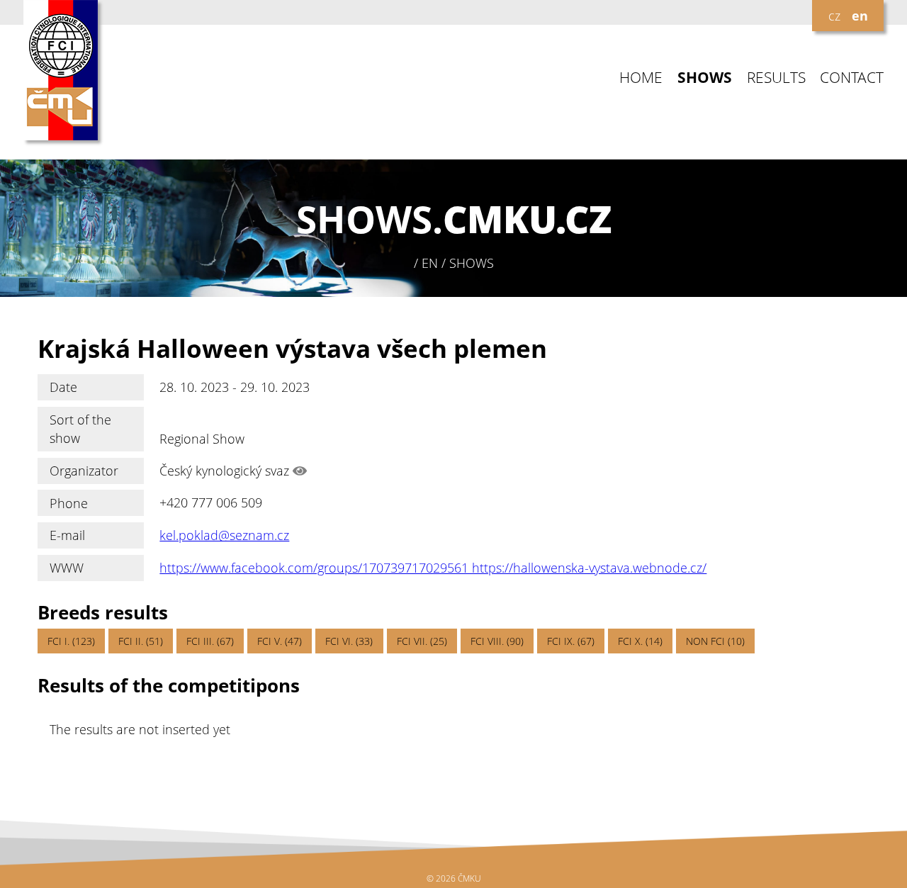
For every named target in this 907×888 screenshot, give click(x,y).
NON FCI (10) (715, 641)
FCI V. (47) (279, 641)
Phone (69, 503)
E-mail (67, 535)
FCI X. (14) (640, 641)
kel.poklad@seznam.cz (224, 535)
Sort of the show (80, 428)
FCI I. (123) (71, 641)
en (860, 15)
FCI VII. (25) (422, 641)
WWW (67, 567)
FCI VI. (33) (349, 641)
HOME (641, 77)
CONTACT (852, 77)
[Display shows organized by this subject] (300, 470)
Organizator (84, 470)
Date (63, 386)
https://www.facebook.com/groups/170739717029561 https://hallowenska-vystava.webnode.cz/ (432, 567)
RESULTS (776, 77)
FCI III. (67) (210, 641)
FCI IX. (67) (571, 641)
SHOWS (704, 77)
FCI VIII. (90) (497, 641)
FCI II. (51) (140, 641)
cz (834, 15)
